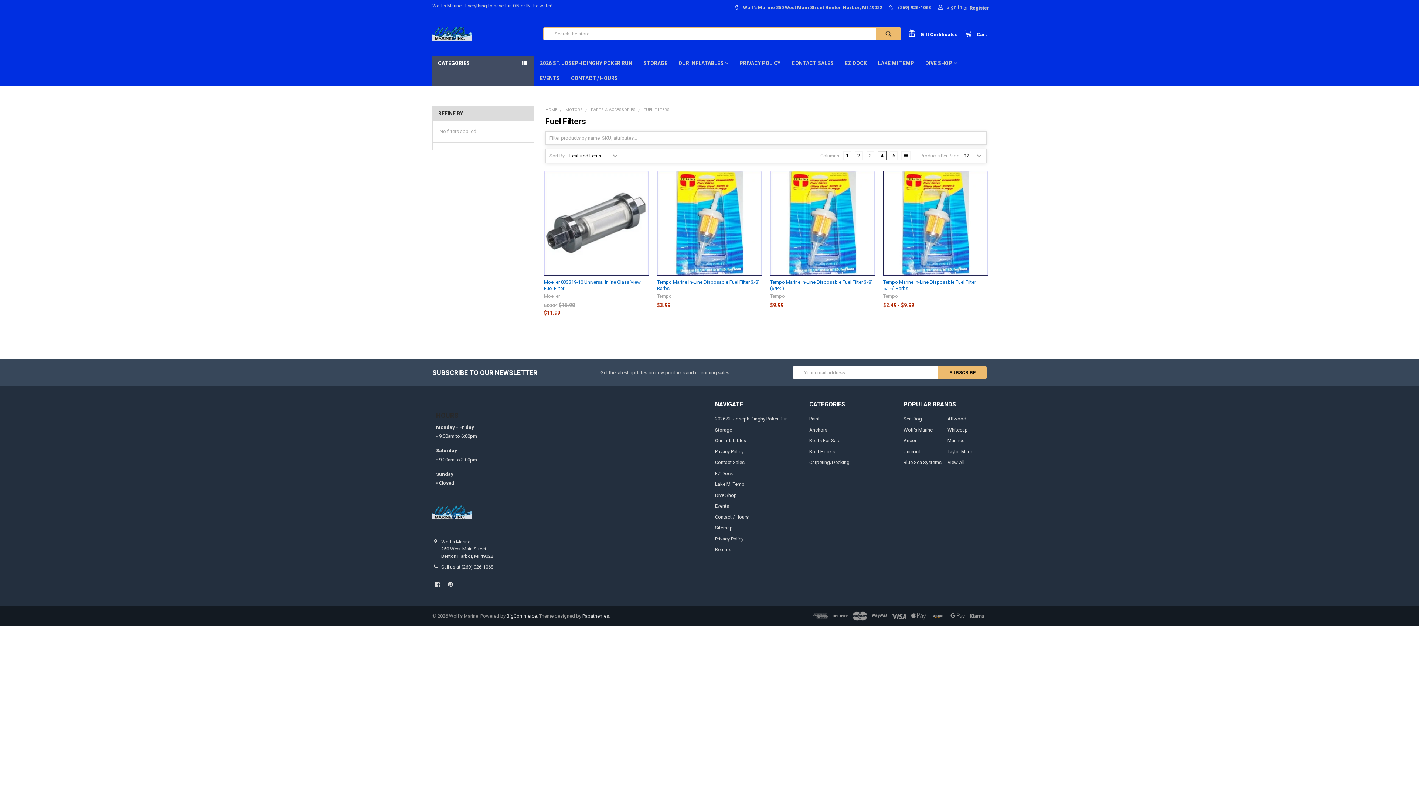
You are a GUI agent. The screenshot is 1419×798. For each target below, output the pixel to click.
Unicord (912, 451)
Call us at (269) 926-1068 (467, 567)
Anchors (818, 430)
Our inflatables (701, 63)
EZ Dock (856, 63)
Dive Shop (938, 63)
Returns (723, 549)
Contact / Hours (594, 78)
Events (550, 78)
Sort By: (557, 155)
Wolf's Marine (918, 430)
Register (979, 8)
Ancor (910, 440)
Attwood (956, 419)
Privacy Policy (759, 63)
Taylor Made (960, 451)
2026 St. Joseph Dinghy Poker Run (586, 63)
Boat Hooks (822, 451)
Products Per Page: (940, 155)
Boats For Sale (824, 440)
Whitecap (957, 430)
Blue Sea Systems (923, 462)
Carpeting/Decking (829, 462)
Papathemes (595, 616)
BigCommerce (522, 616)
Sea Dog (913, 419)
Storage (655, 63)
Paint (814, 419)
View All (955, 462)
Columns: (830, 155)
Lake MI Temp (896, 63)
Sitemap (724, 528)
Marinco (956, 440)
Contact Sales (813, 63)
